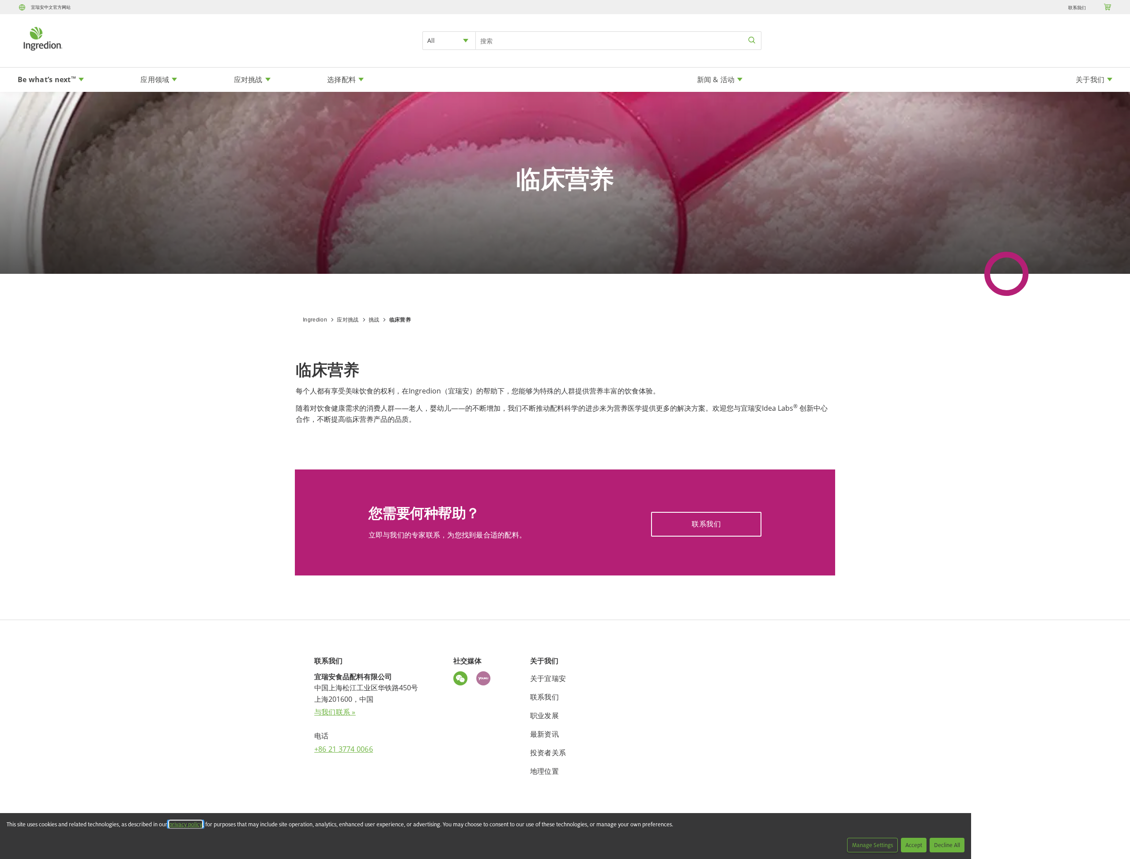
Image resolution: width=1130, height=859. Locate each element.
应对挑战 (347, 320)
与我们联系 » (335, 712)
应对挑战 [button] (248, 79)
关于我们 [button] (1090, 79)
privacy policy (185, 824)
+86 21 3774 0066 (343, 749)
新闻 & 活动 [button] (716, 79)
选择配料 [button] (341, 79)
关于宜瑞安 (548, 678)
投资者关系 (548, 752)
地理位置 (544, 771)
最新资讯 (544, 734)
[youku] (485, 679)
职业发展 (544, 715)
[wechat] (462, 679)
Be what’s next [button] (47, 79)
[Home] (42, 51)
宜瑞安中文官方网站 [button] (51, 7)
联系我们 (1077, 7)
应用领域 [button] (154, 79)
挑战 (374, 320)
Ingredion (315, 320)
